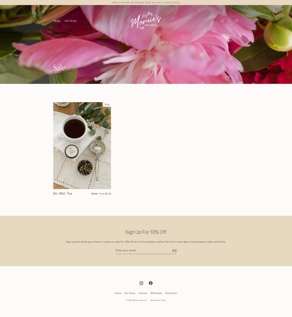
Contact (143, 293)
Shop (57, 21)
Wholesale (156, 293)
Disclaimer (171, 293)
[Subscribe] (174, 250)
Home (118, 293)
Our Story (71, 21)
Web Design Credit (158, 300)
